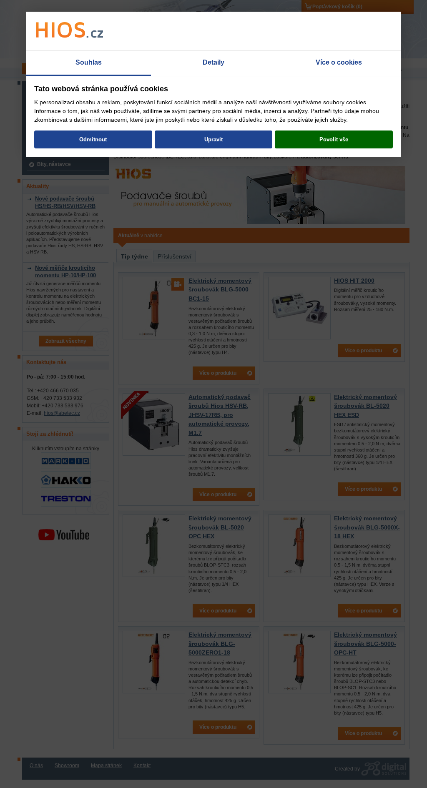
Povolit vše (333, 139)
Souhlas (88, 62)
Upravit (213, 139)
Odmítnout (93, 139)
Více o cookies (339, 62)
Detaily (213, 62)
